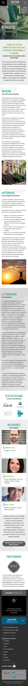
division (13, 368)
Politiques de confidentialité (16, 683)
